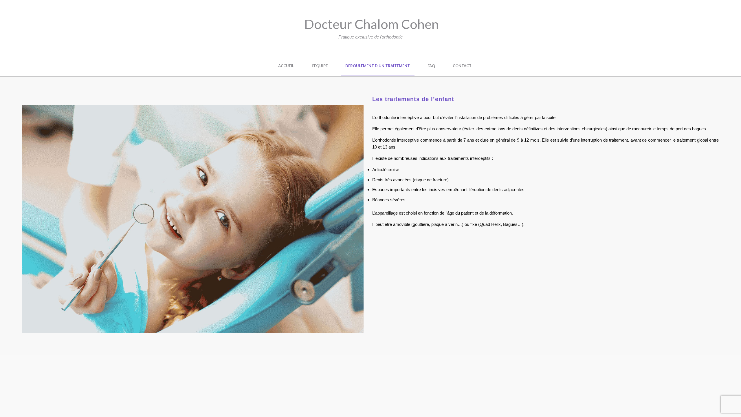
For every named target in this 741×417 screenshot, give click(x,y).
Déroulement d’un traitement (377, 65)
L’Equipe (320, 65)
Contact (462, 65)
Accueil (286, 65)
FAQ (431, 65)
